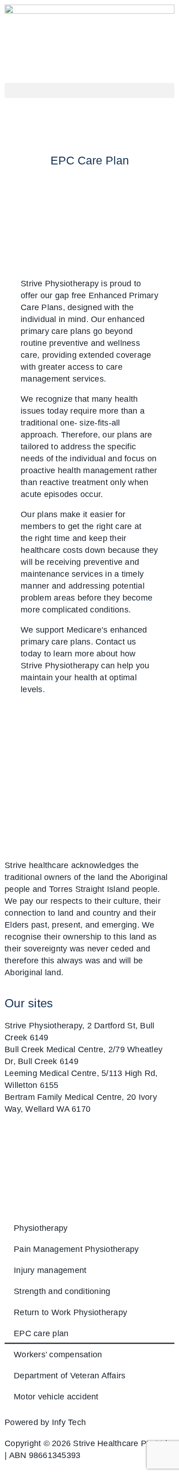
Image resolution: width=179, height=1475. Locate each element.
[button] (89, 90)
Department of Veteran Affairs (69, 1375)
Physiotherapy (40, 1228)
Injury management (50, 1270)
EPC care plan (41, 1333)
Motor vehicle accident (56, 1396)
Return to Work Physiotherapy (70, 1312)
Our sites (29, 1003)
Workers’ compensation (58, 1354)
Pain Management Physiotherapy (76, 1249)
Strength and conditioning (62, 1291)
